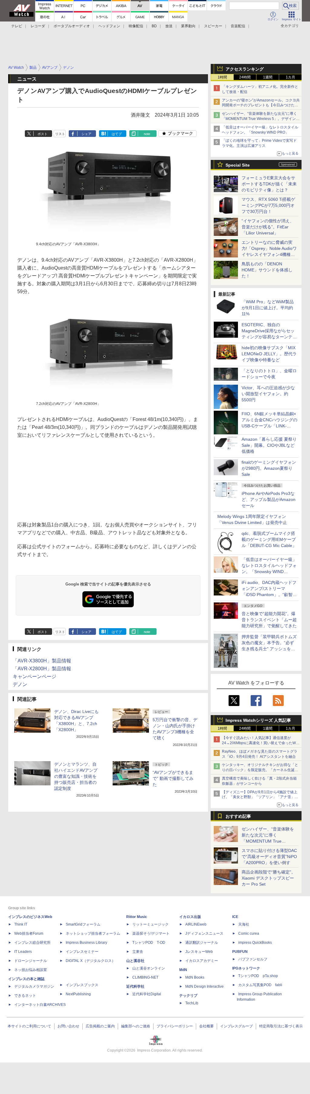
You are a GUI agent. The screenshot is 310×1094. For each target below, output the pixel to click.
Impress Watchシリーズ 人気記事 (258, 720)
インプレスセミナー (82, 952)
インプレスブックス (82, 985)
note (147, 134)
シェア (86, 134)
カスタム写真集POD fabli (260, 985)
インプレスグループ (236, 1026)
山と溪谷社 (135, 961)
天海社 (243, 924)
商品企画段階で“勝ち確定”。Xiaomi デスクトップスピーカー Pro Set (268, 878)
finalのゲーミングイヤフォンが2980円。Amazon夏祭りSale (269, 468)
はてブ (117, 134)
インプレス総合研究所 (32, 942)
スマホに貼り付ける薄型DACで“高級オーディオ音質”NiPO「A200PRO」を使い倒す (269, 856)
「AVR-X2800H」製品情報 (42, 668)
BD (154, 26)
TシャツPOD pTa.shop (258, 976)
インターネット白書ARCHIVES (40, 1005)
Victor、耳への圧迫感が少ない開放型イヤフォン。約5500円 (268, 393)
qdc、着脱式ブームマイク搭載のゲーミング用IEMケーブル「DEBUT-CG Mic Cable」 (269, 539)
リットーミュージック (150, 924)
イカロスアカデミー (201, 961)
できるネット (25, 995)
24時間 (245, 77)
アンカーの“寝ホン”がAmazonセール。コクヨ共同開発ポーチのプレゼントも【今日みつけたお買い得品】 (261, 105)
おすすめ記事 (238, 816)
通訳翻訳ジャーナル (201, 942)
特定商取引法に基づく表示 (281, 1026)
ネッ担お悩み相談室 (30, 970)
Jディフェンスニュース (204, 933)
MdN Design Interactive (204, 986)
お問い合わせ (68, 1026)
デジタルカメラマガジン (34, 986)
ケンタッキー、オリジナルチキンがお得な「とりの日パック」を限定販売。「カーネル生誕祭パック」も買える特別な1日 (260, 770)
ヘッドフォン (109, 26)
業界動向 (188, 26)
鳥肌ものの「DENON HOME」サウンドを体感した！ (267, 269)
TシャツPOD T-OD (148, 942)
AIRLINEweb (195, 924)
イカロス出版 (190, 917)
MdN (183, 970)
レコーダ (38, 26)
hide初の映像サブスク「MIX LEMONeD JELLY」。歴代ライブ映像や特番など (269, 353)
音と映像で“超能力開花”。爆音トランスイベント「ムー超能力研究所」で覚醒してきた (269, 619)
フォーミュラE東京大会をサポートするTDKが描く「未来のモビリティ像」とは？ (269, 183)
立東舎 (137, 952)
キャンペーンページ (34, 676)
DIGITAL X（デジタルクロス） (90, 961)
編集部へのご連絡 (135, 1026)
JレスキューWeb (199, 952)
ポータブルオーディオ (72, 26)
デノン (20, 684)
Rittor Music (136, 917)
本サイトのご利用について (29, 1026)
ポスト (43, 134)
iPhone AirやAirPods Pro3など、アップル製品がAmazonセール (268, 499)
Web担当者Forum (28, 933)
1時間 (222, 77)
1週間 (267, 77)
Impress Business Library (86, 942)
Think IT (20, 924)
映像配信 (136, 26)
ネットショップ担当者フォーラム (93, 933)
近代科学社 (135, 986)
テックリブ (188, 995)
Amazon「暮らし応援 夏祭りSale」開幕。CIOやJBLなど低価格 (269, 445)
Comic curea (248, 933)
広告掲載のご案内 (100, 1026)
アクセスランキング (245, 69)
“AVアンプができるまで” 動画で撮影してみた (173, 778)
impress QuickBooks (255, 942)
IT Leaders (23, 952)
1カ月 (290, 77)
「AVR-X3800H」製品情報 (42, 660)
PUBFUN (240, 952)
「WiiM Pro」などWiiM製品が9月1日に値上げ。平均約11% (268, 307)
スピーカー (213, 26)
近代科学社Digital (146, 994)
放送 (169, 26)
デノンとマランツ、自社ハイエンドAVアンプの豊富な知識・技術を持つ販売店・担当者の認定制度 (75, 776)
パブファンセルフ (252, 959)
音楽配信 (238, 26)
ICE (235, 917)
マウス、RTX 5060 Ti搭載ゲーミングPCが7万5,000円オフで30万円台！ (268, 205)
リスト (60, 134)
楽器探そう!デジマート (151, 933)
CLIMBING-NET (145, 977)
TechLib (191, 1003)
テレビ (16, 26)
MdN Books (194, 977)
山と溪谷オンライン (148, 968)
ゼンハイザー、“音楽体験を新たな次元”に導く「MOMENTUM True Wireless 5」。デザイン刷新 (260, 118)
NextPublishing (78, 994)
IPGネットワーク (246, 968)
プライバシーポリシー (175, 1026)
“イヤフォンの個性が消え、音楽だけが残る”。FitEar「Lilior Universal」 (268, 226)
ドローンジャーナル (30, 961)
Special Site (238, 165)
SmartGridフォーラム (83, 924)
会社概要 (206, 1026)
